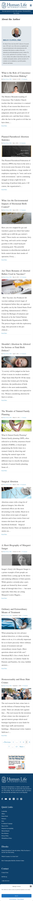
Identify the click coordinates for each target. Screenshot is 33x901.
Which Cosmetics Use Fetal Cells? (10, 856)
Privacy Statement (20, 899)
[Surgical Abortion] (16, 492)
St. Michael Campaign (7, 823)
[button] (30, 886)
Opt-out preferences (12, 899)
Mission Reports (5, 831)
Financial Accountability (7, 828)
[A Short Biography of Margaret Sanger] (16, 559)
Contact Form (5, 872)
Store (3, 821)
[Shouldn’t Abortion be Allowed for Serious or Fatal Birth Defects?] (16, 361)
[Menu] (31, 5)
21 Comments (23, 353)
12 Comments (23, 210)
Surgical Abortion (10, 481)
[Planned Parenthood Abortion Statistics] (16, 151)
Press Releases (5, 833)
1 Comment (23, 417)
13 (16, 746)
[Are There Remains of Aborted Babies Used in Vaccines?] (16, 286)
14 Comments (23, 143)
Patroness (4, 818)
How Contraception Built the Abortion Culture (13, 860)
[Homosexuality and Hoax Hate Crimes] (16, 693)
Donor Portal (5, 816)
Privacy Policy (5, 836)
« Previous (7, 742)
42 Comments (23, 277)
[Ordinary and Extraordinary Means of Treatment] (16, 623)
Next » (22, 746)
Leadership (4, 811)
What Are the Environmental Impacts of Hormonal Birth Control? (15, 203)
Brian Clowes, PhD (12, 40)
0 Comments (24, 79)
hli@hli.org (4, 876)
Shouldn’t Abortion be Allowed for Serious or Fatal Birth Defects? (16, 347)
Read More (4, 126)
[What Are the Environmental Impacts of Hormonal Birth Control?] (16, 218)
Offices (3, 813)
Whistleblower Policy (7, 838)
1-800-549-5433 (5, 881)
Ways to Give (5, 826)
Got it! (16, 896)
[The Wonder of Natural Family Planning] (16, 425)
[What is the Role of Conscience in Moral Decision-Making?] (16, 87)
